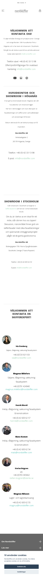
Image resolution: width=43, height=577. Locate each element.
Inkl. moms (20, 2)
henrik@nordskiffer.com (21, 420)
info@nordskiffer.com (28, 54)
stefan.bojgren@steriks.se (21, 478)
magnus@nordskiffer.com (22, 505)
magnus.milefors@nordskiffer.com (22, 389)
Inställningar (21, 572)
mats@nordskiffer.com (21, 452)
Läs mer (5, 548)
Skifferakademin (10, 209)
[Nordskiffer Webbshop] (21, 10)
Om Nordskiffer (8, 542)
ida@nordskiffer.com (21, 357)
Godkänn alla (21, 566)
